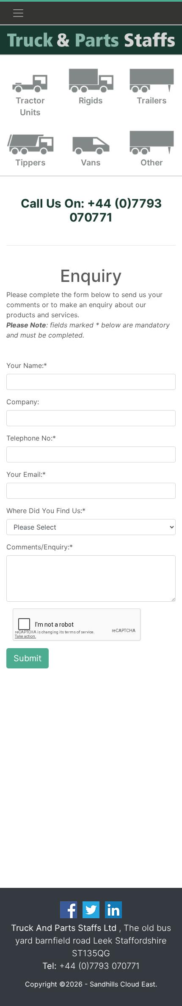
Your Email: (26, 474)
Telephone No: (31, 438)
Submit (27, 658)
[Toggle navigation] (18, 13)
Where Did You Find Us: (45, 510)
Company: (22, 402)
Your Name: (26, 365)
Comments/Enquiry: (39, 547)
